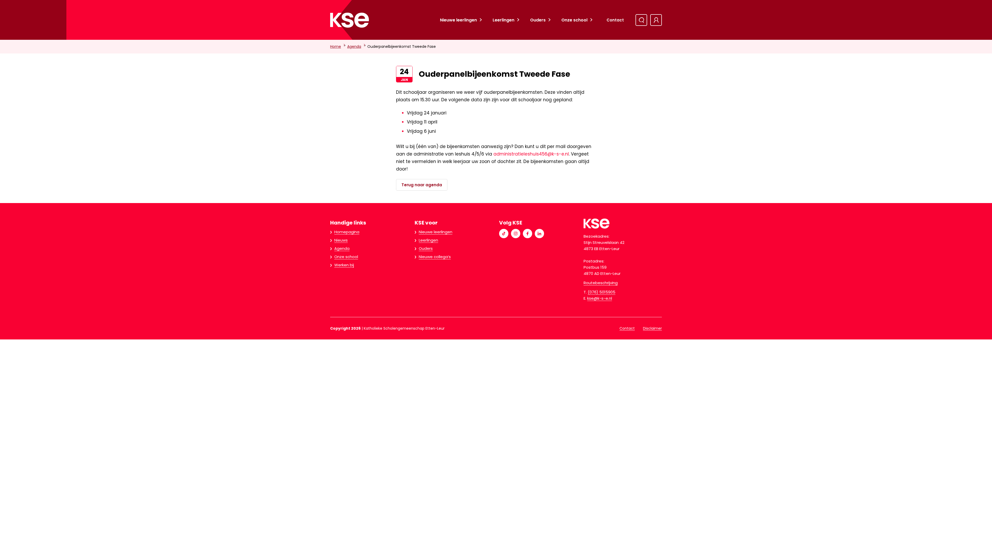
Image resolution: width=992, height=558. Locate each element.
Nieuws (341, 240)
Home (335, 46)
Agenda (354, 46)
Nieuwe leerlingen (458, 20)
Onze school (574, 20)
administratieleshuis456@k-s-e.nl (531, 154)
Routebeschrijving (601, 282)
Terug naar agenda (421, 185)
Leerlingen (503, 20)
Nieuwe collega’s (435, 256)
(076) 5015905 (601, 292)
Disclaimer (652, 328)
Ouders (538, 20)
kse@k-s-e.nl (599, 298)
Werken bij (344, 265)
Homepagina (346, 232)
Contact (615, 20)
